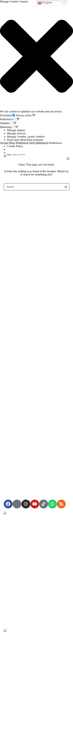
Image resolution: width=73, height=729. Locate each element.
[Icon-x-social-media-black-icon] (17, 504)
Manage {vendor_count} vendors (26, 136)
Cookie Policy (15, 146)
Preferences (22, 142)
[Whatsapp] (52, 504)
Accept (4, 142)
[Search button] (65, 186)
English (47, 2)
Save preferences (38, 142)
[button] (36, 56)
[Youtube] (34, 504)
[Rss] (61, 504)
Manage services (16, 133)
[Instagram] (25, 504)
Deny (12, 142)
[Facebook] (8, 504)
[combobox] (33, 186)
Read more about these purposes (25, 139)
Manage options (16, 130)
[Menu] (68, 158)
